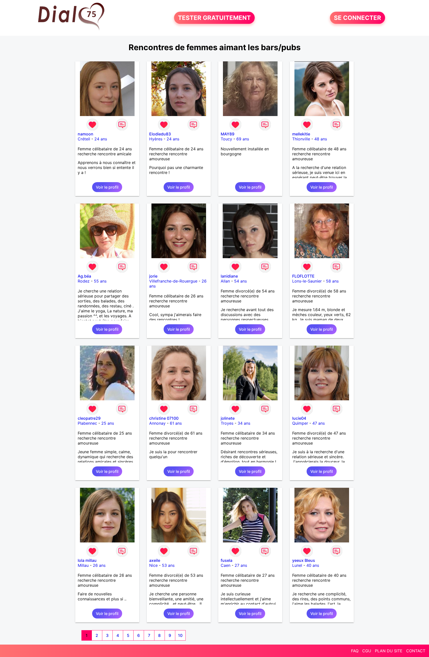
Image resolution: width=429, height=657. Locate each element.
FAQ (354, 650)
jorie (153, 276)
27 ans (241, 565)
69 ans (242, 138)
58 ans (332, 281)
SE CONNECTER (357, 17)
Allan (225, 281)
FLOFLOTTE (303, 276)
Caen (225, 565)
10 (180, 635)
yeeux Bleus (303, 560)
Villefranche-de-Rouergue (173, 281)
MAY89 (227, 133)
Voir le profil (107, 187)
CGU (366, 650)
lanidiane (229, 276)
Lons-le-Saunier (307, 281)
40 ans (312, 565)
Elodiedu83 (160, 133)
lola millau (87, 560)
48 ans (320, 138)
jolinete (228, 418)
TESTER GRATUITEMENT (214, 17)
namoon (85, 133)
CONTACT (415, 650)
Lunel (297, 565)
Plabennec (87, 423)
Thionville (301, 138)
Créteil (84, 138)
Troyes (227, 423)
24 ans (100, 138)
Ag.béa (84, 276)
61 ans (176, 423)
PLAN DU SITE (388, 650)
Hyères (155, 138)
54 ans (240, 281)
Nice (153, 565)
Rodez (84, 281)
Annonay (157, 423)
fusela (226, 560)
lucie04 (299, 418)
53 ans (168, 565)
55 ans (100, 281)
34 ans (244, 423)
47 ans (318, 423)
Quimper (300, 423)
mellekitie (301, 133)
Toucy (226, 138)
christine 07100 (164, 418)
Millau (83, 565)
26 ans (99, 565)
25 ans (107, 423)
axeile (154, 560)
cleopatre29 (89, 418)
